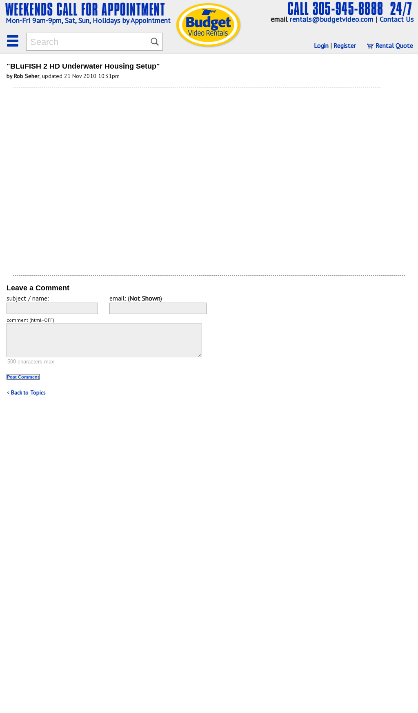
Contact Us (397, 19)
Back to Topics (28, 392)
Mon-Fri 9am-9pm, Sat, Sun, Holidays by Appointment (88, 20)
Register (345, 45)
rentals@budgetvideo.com (332, 19)
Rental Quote (393, 45)
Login (321, 45)
